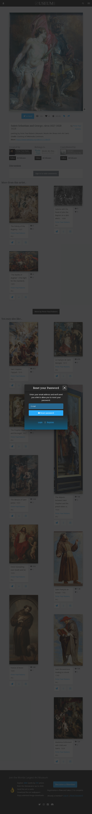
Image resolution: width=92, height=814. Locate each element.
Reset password (47, 413)
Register (50, 422)
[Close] (64, 388)
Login (40, 422)
